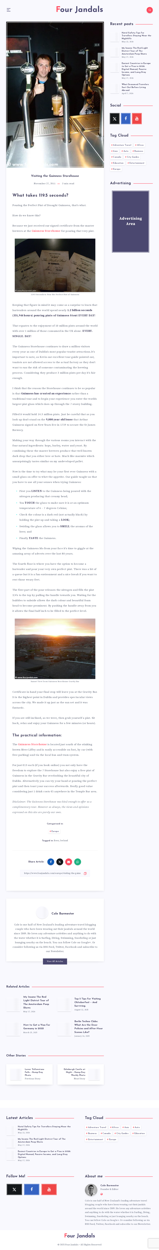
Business (138, 151)
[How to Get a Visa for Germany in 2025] (13, 1029)
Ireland (64, 840)
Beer (56, 840)
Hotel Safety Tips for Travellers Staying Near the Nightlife (136, 36)
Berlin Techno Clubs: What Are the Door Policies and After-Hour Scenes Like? (88, 1027)
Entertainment (137, 163)
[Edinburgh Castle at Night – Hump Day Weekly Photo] (80, 1074)
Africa (140, 145)
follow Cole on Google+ (77, 942)
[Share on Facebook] (50, 861)
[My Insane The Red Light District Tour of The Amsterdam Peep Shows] (13, 1004)
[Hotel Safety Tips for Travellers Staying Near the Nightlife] (114, 37)
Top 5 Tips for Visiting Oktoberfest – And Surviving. (87, 1002)
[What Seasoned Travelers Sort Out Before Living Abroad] (114, 88)
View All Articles (55, 961)
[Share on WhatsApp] (77, 861)
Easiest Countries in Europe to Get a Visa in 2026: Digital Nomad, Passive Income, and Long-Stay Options (136, 69)
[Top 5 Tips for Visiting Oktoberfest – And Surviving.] (64, 1004)
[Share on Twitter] (59, 861)
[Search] (150, 10)
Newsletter (57, 951)
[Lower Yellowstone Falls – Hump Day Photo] (29, 1074)
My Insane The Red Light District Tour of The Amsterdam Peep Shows (135, 51)
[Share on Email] (68, 861)
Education (118, 163)
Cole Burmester (63, 913)
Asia (115, 151)
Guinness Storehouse (46, 231)
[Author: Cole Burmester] (42, 912)
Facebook (71, 947)
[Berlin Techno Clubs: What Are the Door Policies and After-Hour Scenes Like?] (64, 1029)
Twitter (60, 947)
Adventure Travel (122, 145)
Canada (117, 157)
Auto (126, 151)
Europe (55, 831)
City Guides (133, 157)
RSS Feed (48, 947)
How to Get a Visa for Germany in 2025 (36, 1027)
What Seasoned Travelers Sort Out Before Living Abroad (135, 87)
